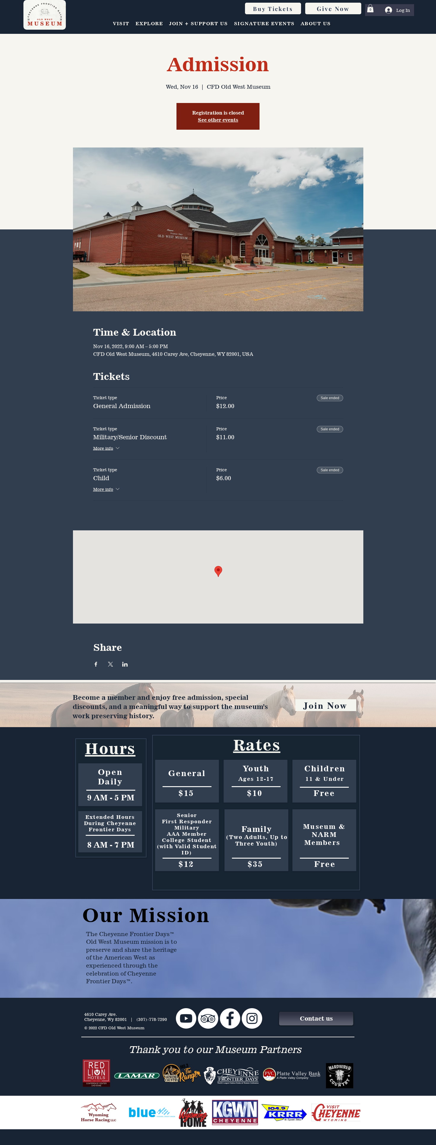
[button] (370, 8)
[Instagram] (252, 1018)
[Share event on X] (110, 664)
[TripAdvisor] (208, 1018)
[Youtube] (186, 1018)
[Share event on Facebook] (96, 664)
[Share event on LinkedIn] (125, 664)
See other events (218, 120)
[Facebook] (230, 1018)
